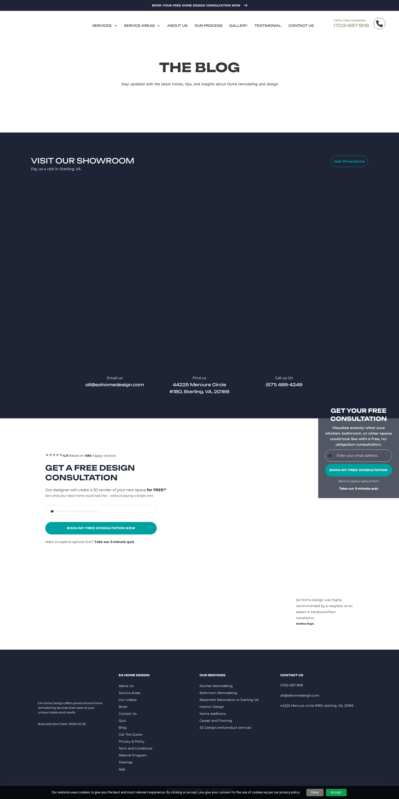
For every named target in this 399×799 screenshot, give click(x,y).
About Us (177, 26)
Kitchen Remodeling (216, 686)
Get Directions (349, 161)
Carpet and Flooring (216, 721)
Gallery (238, 26)
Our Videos (128, 700)
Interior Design (212, 707)
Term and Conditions (135, 748)
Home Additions (213, 714)
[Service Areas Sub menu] (158, 25)
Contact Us (301, 26)
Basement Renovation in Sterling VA (229, 700)
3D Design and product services (225, 727)
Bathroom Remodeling (218, 693)
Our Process (208, 26)
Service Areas (139, 26)
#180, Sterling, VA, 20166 (199, 391)
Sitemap (125, 762)
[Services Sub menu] (115, 25)
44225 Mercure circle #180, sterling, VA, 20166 (317, 705)
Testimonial (267, 26)
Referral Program (133, 755)
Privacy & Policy (132, 741)
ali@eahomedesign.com (114, 384)
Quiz (122, 721)
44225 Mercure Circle (199, 384)
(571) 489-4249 (284, 384)
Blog (123, 727)
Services (102, 26)
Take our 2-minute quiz (358, 488)
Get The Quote (130, 734)
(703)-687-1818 (351, 25)
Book (123, 707)
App (122, 769)
